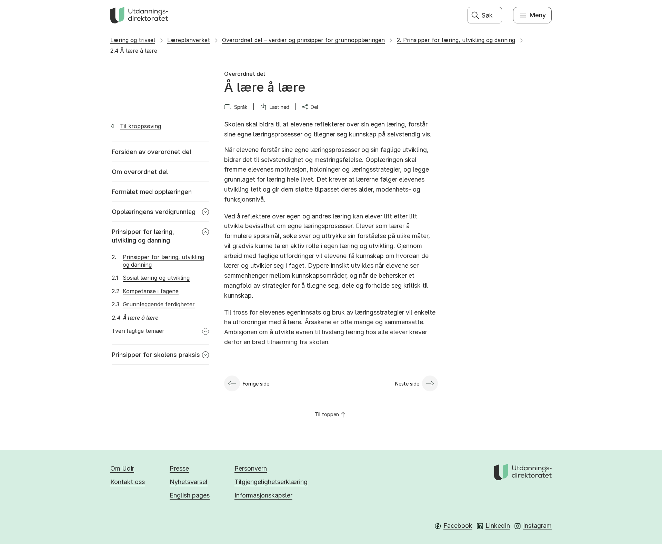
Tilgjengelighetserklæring (271, 481)
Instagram (537, 525)
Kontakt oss (127, 481)
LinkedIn (497, 525)
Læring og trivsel (132, 40)
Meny (538, 15)
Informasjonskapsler (263, 495)
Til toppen (327, 414)
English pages (190, 495)
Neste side (407, 384)
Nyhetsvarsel (189, 481)
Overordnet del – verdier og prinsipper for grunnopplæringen (303, 40)
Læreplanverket (188, 40)
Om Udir (122, 468)
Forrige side (256, 384)
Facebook (457, 525)
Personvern (250, 468)
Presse (179, 468)
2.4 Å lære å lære (133, 50)
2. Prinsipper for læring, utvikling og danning (456, 40)
